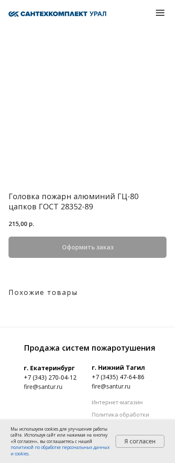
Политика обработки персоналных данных (121, 418)
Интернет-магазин (117, 402)
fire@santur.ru (43, 387)
